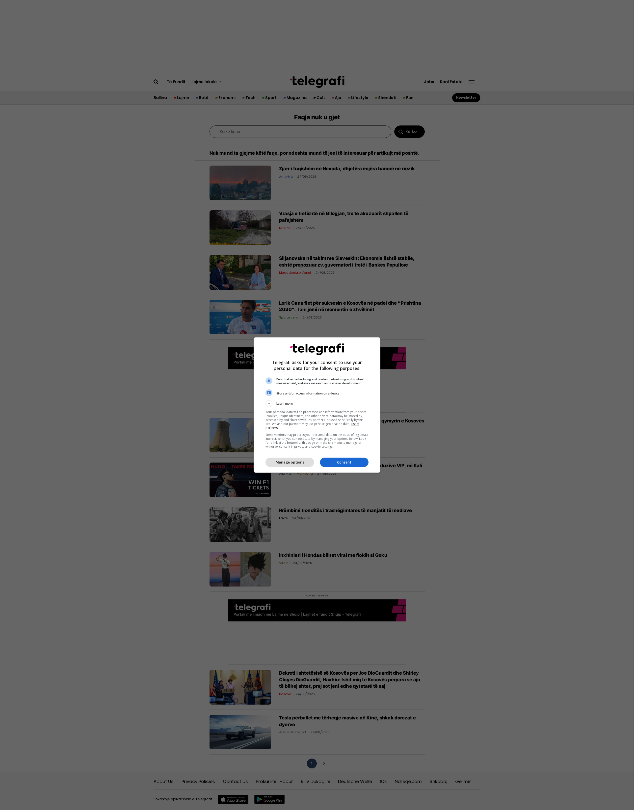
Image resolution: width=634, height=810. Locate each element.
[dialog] (317, 405)
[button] (317, 403)
